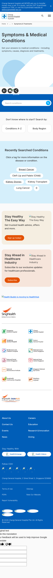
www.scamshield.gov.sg (11, 9)
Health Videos (41, 454)
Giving (31, 437)
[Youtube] (32, 469)
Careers (32, 418)
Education (33, 424)
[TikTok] (25, 469)
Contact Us (7, 424)
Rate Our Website (33, 495)
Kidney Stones (13, 181)
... (9, 24)
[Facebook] (4, 469)
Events (5, 430)
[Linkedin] (18, 469)
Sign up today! (14, 238)
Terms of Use (7, 489)
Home (4, 24)
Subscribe (12, 280)
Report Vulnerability (10, 500)
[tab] (14, 128)
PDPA (4, 495)
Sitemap (29, 489)
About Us (6, 418)
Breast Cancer (26, 169)
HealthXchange (16, 454)
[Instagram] (11, 469)
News (4, 437)
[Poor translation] (8, 544)
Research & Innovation (38, 430)
